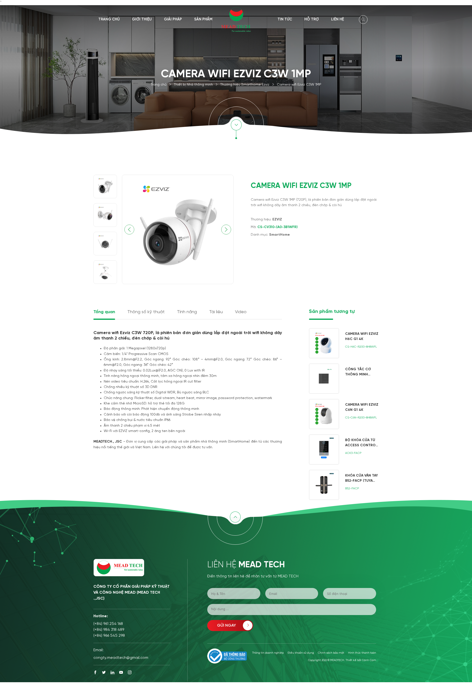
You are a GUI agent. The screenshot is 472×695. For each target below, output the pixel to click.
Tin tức (285, 19)
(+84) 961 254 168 (108, 624)
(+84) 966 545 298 (109, 635)
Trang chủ (109, 19)
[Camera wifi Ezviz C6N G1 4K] (344, 414)
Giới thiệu (142, 19)
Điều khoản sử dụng (301, 652)
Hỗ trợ (311, 19)
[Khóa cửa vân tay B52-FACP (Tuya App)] (344, 485)
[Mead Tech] (236, 19)
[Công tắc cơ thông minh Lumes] (344, 379)
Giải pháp (173, 19)
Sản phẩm (203, 19)
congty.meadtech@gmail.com (120, 658)
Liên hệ (337, 19)
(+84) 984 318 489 (108, 630)
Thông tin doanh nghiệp (268, 652)
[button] (226, 229)
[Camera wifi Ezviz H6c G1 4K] (344, 343)
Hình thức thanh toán (362, 652)
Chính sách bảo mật (331, 652)
